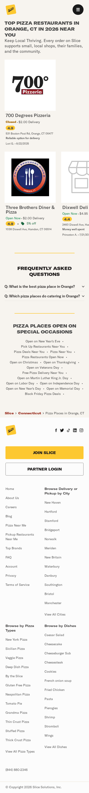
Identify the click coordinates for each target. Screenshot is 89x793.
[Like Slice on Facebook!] (56, 430)
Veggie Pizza (14, 658)
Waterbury (52, 566)
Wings (48, 735)
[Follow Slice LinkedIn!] (75, 430)
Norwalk (50, 539)
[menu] (78, 9)
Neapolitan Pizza (17, 694)
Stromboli (51, 726)
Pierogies (51, 708)
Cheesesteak (53, 662)
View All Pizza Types (20, 751)
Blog (8, 516)
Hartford (50, 512)
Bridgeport (52, 530)
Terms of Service (17, 585)
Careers (11, 507)
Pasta (48, 699)
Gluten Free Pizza (18, 685)
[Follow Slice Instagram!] (81, 430)
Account (11, 566)
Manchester (52, 603)
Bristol (49, 594)
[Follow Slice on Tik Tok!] (68, 430)
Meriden (50, 548)
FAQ (8, 557)
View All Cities (54, 614)
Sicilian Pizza (15, 649)
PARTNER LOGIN (44, 469)
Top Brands (13, 548)
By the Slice (14, 676)
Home (9, 489)
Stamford (51, 521)
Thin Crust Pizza (17, 722)
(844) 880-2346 (16, 770)
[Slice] (10, 10)
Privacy (10, 576)
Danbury (50, 576)
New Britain (52, 557)
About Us (12, 498)
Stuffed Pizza (15, 731)
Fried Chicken (54, 690)
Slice (9, 413)
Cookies (50, 671)
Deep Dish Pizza (17, 667)
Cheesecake (53, 644)
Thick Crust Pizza (18, 740)
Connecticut (29, 413)
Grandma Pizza (16, 713)
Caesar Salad (54, 635)
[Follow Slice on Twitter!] (62, 430)
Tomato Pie (13, 703)
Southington (53, 585)
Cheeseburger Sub (57, 653)
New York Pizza (16, 639)
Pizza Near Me (15, 525)
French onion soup (57, 681)
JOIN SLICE (44, 452)
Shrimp (49, 717)
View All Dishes (55, 747)
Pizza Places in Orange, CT (64, 413)
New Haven (52, 502)
